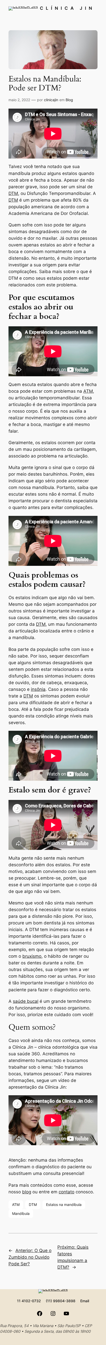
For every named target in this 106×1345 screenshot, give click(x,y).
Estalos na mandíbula (64, 1204)
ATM (88, 391)
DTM (13, 193)
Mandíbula (21, 1213)
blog (26, 1191)
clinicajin (51, 100)
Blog (69, 100)
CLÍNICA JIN (67, 8)
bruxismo (31, 956)
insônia (38, 689)
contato (66, 1191)
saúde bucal (25, 1001)
